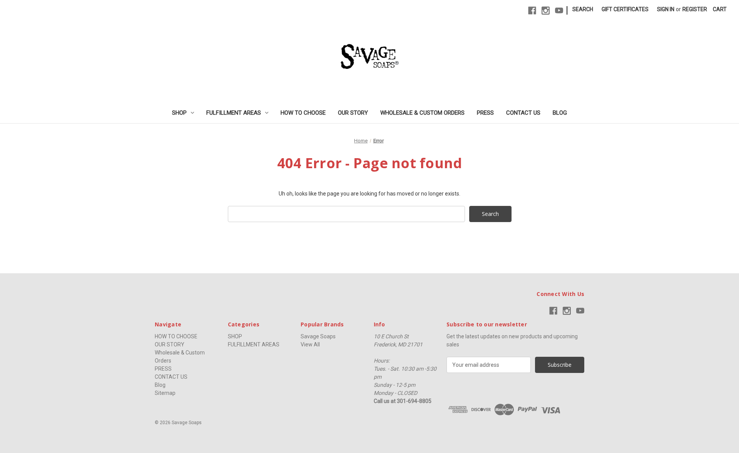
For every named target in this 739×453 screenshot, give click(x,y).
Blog (560, 112)
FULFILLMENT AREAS (233, 112)
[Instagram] (546, 11)
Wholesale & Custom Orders (422, 112)
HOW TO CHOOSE (303, 112)
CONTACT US (523, 112)
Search (582, 9)
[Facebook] (532, 11)
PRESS (485, 112)
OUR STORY (353, 112)
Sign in (665, 9)
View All (310, 344)
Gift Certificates (625, 9)
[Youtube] (559, 11)
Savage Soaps (318, 336)
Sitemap (165, 393)
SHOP (179, 112)
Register (694, 9)
